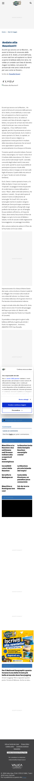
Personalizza (16, 410)
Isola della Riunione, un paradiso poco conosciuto (23, 478)
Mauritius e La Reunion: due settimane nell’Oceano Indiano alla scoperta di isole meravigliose (8, 453)
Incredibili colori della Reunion (7, 468)
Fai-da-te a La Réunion (23, 487)
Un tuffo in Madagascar (7, 476)
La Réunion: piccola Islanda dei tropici (24, 468)
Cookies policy (10, 746)
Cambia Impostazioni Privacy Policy (17, 752)
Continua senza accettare (24, 369)
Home (4, 32)
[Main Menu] (3, 3)
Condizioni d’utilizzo (22, 746)
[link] (13, 81)
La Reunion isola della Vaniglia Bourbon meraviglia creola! (24, 450)
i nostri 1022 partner (12, 378)
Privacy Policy (25, 744)
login (11, 434)
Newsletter (17, 749)
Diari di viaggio (12, 32)
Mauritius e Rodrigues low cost (8, 488)
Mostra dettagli (23, 399)
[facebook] (3, 81)
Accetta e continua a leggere (17, 405)
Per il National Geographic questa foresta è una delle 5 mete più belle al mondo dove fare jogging (17, 672)
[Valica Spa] (17, 766)
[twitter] (6, 81)
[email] (10, 81)
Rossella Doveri (14, 74)
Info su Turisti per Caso (12, 744)
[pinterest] (8, 81)
